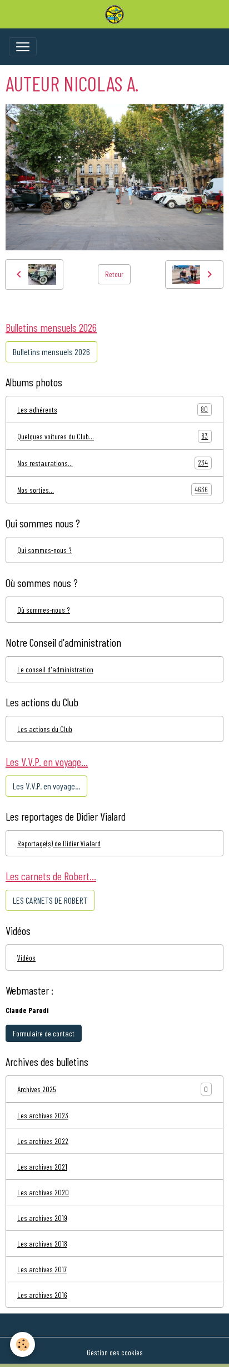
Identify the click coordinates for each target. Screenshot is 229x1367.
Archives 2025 (36, 1089)
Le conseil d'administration (55, 669)
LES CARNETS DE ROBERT (50, 900)
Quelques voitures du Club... (112, 436)
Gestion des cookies (115, 1352)
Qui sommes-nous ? (44, 550)
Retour (114, 274)
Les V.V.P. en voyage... (46, 786)
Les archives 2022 (42, 1141)
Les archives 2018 (42, 1243)
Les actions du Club (44, 729)
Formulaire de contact (43, 1033)
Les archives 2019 (42, 1218)
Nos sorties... (112, 489)
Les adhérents (112, 409)
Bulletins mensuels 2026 (51, 351)
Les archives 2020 (43, 1192)
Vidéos (26, 957)
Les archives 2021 (42, 1166)
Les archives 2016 (42, 1295)
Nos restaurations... (112, 463)
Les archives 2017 (42, 1269)
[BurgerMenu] (23, 46)
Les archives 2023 (42, 1115)
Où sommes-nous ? (43, 609)
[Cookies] (22, 1344)
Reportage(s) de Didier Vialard (59, 843)
